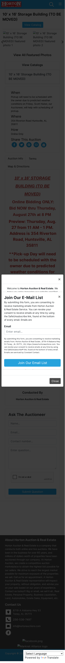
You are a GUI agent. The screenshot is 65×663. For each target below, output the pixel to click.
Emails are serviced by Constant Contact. (22, 352)
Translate (53, 657)
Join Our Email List (32, 363)
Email (7, 326)
